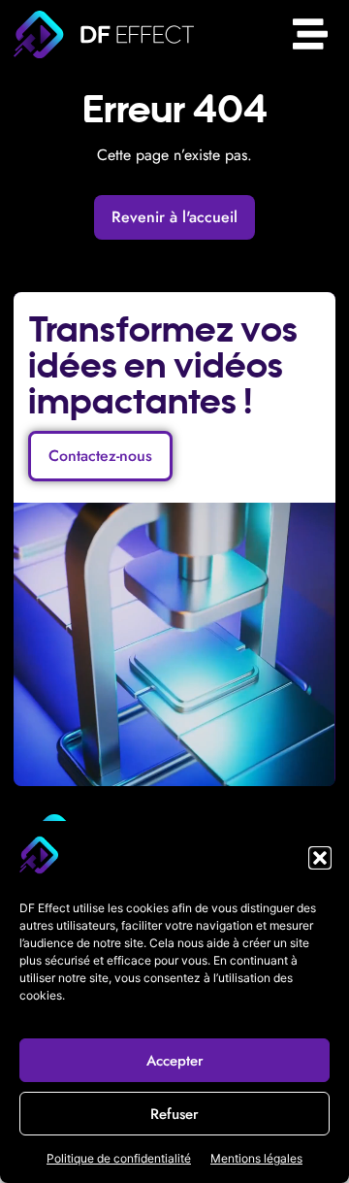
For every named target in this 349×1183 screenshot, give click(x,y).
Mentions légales (256, 1158)
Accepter (175, 1060)
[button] (320, 858)
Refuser (174, 1114)
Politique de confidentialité (119, 1158)
